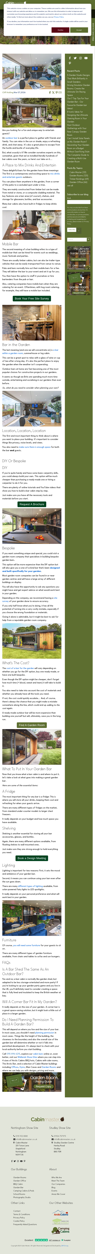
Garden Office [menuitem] (19, 1181)
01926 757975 (60, 1136)
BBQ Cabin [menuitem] (18, 1184)
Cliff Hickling (8, 93)
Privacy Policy (59, 17)
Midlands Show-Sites (27, 1057)
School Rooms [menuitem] (19, 1194)
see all (70, 186)
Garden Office (78, 182)
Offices (14, 1067)
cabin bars (38, 1054)
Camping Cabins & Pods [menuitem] (23, 1191)
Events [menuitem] (54, 1191)
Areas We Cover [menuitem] (58, 1194)
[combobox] (77, 240)
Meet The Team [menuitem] (58, 1181)
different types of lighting (30, 886)
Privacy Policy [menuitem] (19, 1218)
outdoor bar (11, 138)
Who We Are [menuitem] (57, 1178)
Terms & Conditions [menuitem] (21, 1214)
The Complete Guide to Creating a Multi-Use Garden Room (78, 158)
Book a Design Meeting (32, 858)
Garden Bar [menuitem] (18, 1188)
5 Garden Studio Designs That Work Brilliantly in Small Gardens (78, 78)
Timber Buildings (79, 179)
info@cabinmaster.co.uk (26, 1139)
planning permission (44, 1033)
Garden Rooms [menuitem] (19, 1178)
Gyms (22, 1067)
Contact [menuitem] (16, 1211)
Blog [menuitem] (53, 1188)
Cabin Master (78, 172)
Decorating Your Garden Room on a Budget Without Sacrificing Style (78, 148)
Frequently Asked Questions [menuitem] (25, 1224)
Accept (79, 30)
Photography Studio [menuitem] (22, 1197)
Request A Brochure (32, 504)
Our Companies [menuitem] (58, 1184)
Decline (60, 30)
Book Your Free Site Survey (32, 298)
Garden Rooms (79, 176)
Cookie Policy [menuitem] (19, 1221)
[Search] (88, 240)
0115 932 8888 (22, 1136)
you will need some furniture (26, 945)
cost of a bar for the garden (20, 668)
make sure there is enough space (35, 447)
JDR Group (64, 1246)
